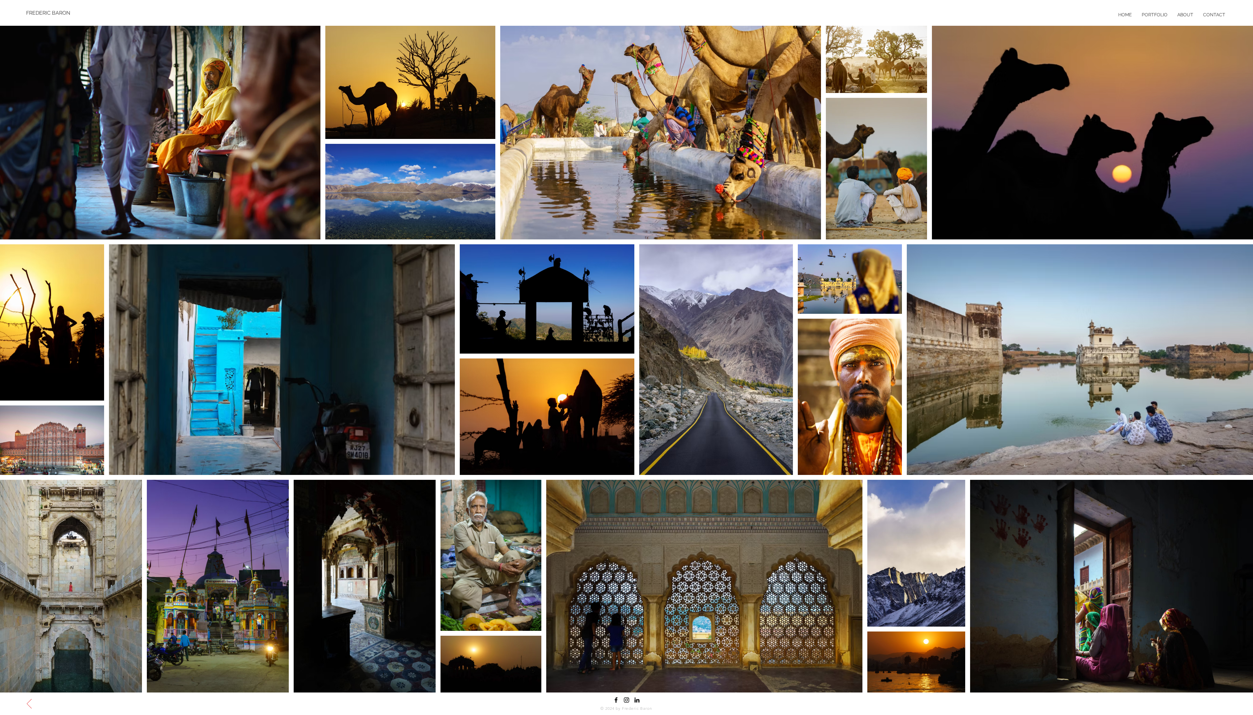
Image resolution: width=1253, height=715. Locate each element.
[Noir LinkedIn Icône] (637, 700)
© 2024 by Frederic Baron (626, 708)
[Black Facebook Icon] (616, 700)
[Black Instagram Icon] (626, 700)
